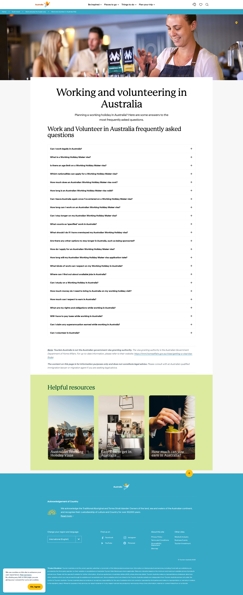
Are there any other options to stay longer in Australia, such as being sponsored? (92, 240)
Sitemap (154, 548)
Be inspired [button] (93, 4)
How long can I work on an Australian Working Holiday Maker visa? (85, 207)
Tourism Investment (183, 543)
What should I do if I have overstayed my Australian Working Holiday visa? (89, 232)
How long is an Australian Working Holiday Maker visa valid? (81, 190)
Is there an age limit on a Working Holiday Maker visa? (78, 165)
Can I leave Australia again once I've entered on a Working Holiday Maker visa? (91, 199)
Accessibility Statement (156, 544)
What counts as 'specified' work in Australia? (73, 224)
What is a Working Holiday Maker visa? (70, 157)
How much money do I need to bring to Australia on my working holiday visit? (90, 291)
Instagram (132, 537)
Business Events (181, 540)
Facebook (109, 537)
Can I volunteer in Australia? (64, 332)
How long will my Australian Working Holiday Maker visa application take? (88, 257)
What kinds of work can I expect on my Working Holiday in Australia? (86, 266)
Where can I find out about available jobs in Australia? (78, 274)
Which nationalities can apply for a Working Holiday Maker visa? (83, 173)
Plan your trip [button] (146, 4)
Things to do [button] (128, 4)
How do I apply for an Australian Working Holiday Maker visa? (82, 249)
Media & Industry (182, 537)
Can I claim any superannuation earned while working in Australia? (85, 324)
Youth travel (16, 12)
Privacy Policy (156, 537)
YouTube (108, 543)
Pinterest (131, 543)
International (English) (58, 539)
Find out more (25, 575)
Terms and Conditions (160, 540)
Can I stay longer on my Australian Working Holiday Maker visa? (83, 215)
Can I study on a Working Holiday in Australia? (74, 282)
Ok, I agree (35, 587)
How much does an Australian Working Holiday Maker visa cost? (84, 182)
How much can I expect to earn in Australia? (73, 299)
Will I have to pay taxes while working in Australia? (76, 316)
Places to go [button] (110, 4)
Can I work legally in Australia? (66, 148)
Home (4, 12)
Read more (66, 516)
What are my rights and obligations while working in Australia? (83, 307)
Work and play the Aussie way (35, 12)
